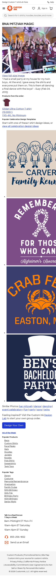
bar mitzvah (25, 406)
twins (47, 409)
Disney (7, 476)
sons (39, 409)
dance (37, 406)
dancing (47, 406)
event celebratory (12, 409)
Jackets (8, 455)
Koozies (8, 458)
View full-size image (13, 75)
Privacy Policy (16, 561)
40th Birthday (11, 499)
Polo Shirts (9, 460)
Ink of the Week (9, 433)
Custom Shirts (11, 443)
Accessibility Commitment (16, 565)
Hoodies (8, 452)
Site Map (45, 555)
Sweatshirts (10, 463)
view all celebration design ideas (20, 126)
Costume (8, 478)
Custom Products (15, 555)
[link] (14, 8)
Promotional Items (32, 555)
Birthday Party (11, 496)
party (32, 409)
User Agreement (37, 565)
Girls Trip (8, 493)
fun (26, 409)
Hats (6, 449)
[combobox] (28, 15)
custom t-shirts (41, 558)
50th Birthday (11, 490)
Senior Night (10, 501)
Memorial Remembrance (16, 481)
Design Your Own (13, 425)
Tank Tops (9, 466)
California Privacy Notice (35, 561)
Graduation (9, 484)
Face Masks (9, 446)
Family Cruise (10, 487)
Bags (6, 440)
